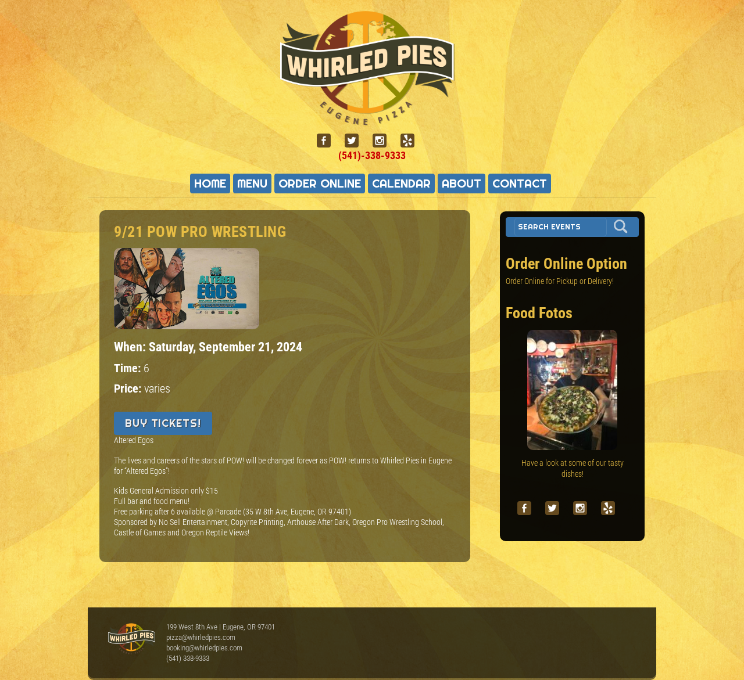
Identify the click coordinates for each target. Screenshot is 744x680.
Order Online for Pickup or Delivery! (560, 281)
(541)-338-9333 (372, 155)
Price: (129, 388)
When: (131, 346)
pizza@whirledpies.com (200, 637)
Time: (129, 368)
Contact (519, 183)
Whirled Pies (131, 639)
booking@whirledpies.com (204, 647)
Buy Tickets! (163, 423)
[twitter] (356, 141)
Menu (252, 183)
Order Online (319, 183)
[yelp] (412, 141)
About (461, 183)
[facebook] (328, 141)
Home (210, 183)
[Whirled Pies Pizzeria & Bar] (372, 118)
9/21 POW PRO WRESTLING (200, 231)
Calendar (401, 183)
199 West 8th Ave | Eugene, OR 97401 (220, 627)
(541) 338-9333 (187, 658)
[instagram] (384, 141)
